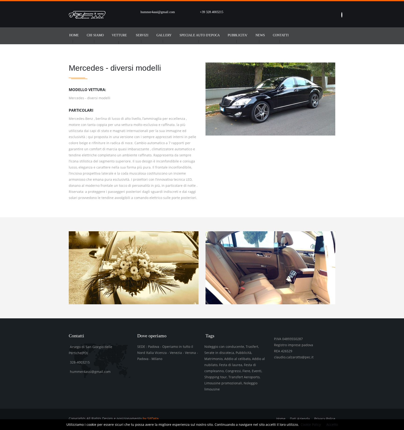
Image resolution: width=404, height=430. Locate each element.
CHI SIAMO (95, 35)
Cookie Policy (311, 424)
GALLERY (164, 35)
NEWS (260, 35)
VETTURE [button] (119, 35)
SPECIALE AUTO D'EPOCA (200, 35)
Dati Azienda (300, 418)
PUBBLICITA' (238, 35)
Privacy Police (324, 418)
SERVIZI (142, 35)
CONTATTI (281, 35)
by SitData (151, 418)
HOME (74, 35)
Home (280, 418)
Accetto (332, 424)
